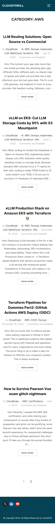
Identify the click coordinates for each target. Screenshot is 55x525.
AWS (27, 49)
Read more (29, 97)
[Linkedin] (11, 504)
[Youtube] (18, 504)
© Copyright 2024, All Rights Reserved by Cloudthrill (27, 518)
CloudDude (12, 49)
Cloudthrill (13, 5)
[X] (5, 504)
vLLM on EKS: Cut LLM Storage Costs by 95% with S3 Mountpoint (28, 123)
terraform (28, 53)
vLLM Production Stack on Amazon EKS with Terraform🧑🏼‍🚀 (27, 213)
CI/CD (34, 320)
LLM (6, 53)
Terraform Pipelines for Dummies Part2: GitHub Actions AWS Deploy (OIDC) (27, 307)
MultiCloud (16, 53)
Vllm (36, 53)
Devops (35, 49)
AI (22, 49)
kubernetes (46, 49)
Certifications (35, 401)
